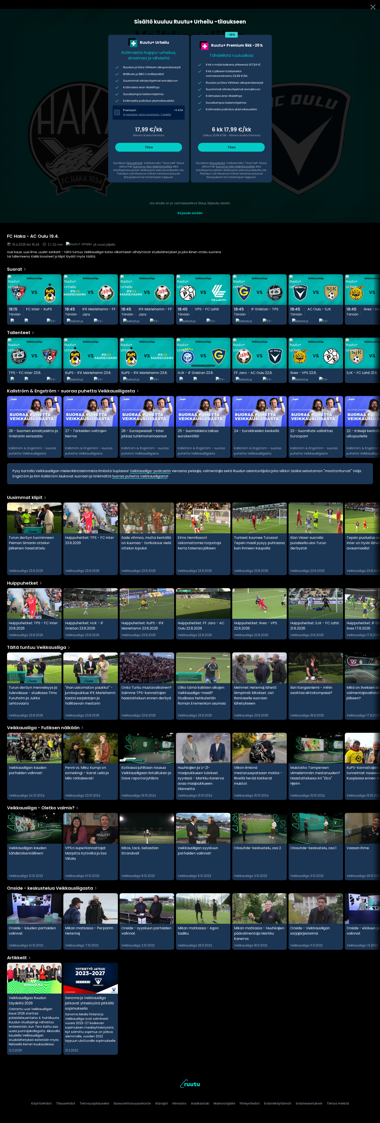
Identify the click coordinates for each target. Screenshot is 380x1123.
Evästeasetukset (309, 1103)
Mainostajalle (224, 1103)
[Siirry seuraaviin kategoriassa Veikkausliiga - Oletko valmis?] (373, 846)
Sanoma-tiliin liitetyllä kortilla (152, 166)
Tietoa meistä (338, 1103)
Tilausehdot (65, 1103)
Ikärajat (161, 1103)
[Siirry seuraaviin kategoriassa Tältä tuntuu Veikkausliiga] (373, 686)
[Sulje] (373, 7)
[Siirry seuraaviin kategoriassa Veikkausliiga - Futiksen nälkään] (373, 766)
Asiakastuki (200, 1103)
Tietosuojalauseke (94, 1103)
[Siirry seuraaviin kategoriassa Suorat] (373, 299)
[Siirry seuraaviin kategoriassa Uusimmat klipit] (373, 539)
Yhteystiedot (249, 1103)
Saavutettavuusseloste (132, 1103)
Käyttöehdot (41, 1103)
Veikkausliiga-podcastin (150, 470)
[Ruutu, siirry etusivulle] (190, 1084)
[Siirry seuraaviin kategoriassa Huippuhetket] (373, 614)
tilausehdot (134, 163)
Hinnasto (179, 1103)
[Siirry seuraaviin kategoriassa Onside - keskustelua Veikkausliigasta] (373, 921)
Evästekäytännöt (277, 1103)
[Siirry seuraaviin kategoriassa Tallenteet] (373, 360)
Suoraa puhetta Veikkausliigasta (139, 476)
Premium (129, 110)
